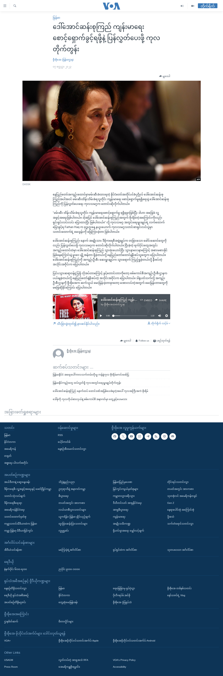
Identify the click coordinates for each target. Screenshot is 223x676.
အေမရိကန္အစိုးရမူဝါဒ (69, 666)
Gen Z (170, 502)
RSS (60, 435)
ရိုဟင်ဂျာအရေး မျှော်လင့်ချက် (128, 530)
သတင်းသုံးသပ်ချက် (14, 496)
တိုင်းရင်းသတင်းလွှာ (178, 482)
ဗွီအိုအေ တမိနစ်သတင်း (179, 588)
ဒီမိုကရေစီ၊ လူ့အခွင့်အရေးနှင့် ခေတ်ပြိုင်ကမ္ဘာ (27, 489)
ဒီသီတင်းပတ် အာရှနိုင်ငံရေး (127, 502)
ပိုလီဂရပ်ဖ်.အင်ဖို (121, 595)
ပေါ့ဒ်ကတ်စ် (64, 441)
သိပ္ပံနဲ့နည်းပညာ (67, 482)
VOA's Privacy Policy (124, 660)
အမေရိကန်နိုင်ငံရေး (14, 509)
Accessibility (119, 666)
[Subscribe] (172, 436)
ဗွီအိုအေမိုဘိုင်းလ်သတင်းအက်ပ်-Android (134, 640)
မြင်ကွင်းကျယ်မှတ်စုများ (125, 489)
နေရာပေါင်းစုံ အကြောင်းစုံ (180, 509)
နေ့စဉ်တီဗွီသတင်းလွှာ (15, 588)
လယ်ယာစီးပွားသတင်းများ (72, 509)
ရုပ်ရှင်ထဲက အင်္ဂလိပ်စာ (125, 549)
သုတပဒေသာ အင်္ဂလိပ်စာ (180, 549)
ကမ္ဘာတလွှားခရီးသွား (124, 496)
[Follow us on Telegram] (148, 436)
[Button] (164, 76)
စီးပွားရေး (64, 496)
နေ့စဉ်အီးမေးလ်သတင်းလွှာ (72, 448)
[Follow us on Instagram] (139, 436)
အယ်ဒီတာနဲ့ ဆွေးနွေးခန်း (17, 482)
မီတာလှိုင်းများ (66, 621)
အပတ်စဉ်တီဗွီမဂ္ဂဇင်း (15, 602)
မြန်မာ (56, 17)
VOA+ (7, 640)
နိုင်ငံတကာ (10, 441)
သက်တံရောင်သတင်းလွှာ (180, 523)
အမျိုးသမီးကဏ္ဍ (121, 523)
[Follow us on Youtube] (131, 436)
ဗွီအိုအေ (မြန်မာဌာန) (63, 59)
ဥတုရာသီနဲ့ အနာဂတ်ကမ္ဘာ (72, 489)
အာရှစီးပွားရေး (120, 509)
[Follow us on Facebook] (115, 436)
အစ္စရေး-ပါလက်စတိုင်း (16, 462)
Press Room (11, 666)
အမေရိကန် (10, 448)
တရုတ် (7, 455)
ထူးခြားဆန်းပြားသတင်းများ (73, 523)
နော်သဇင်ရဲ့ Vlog (176, 595)
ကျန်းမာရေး (119, 516)
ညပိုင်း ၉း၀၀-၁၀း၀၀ (69, 569)
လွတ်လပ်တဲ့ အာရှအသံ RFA (73, 660)
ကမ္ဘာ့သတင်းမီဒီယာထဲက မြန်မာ (20, 523)
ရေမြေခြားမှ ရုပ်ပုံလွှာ (124, 588)
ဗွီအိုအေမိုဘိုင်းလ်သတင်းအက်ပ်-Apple (79, 640)
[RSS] (156, 436)
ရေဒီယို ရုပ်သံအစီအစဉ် (16, 595)
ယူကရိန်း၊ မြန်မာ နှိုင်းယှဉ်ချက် (74, 516)
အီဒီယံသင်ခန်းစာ (13, 549)
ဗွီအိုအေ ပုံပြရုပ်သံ (122, 602)
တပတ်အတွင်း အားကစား (72, 502)
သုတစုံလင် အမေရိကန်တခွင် (182, 496)
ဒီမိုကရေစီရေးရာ (13, 502)
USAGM (8, 660)
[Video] (192, 6)
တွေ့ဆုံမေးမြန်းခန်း (68, 602)
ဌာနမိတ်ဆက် (11, 621)
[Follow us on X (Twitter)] (123, 436)
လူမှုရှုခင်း (64, 530)
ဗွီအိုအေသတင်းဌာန (114, 304)
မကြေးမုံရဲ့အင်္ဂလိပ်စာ (70, 549)
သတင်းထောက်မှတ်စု (15, 516)
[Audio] (182, 6)
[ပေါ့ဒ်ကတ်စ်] (164, 436)
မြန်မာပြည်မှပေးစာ (122, 482)
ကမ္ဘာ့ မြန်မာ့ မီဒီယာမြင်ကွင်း (18, 530)
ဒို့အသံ (170, 516)
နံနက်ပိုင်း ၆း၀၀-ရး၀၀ (15, 569)
